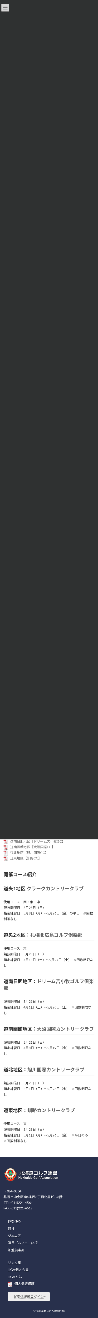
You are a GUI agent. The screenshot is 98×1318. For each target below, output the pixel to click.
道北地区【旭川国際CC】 (29, 853)
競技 (11, 1228)
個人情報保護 (24, 1284)
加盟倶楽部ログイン (29, 1296)
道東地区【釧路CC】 (26, 858)
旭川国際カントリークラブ (55, 1069)
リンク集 (14, 1262)
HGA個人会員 (18, 1270)
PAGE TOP (91, 1273)
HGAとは (15, 1276)
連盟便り (14, 1221)
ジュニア (14, 1236)
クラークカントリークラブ (55, 888)
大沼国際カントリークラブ (65, 1029)
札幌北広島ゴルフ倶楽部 (56, 935)
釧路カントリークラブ (51, 1110)
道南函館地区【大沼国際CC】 (32, 847)
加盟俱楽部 (16, 1250)
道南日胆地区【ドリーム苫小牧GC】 (37, 841)
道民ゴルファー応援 (23, 1243)
